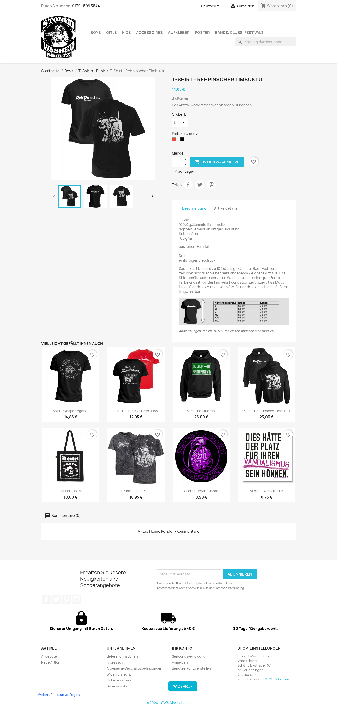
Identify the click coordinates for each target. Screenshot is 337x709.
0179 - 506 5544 (86, 5)
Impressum (115, 662)
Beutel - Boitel (71, 491)
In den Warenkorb (217, 162)
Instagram (76, 599)
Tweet (199, 184)
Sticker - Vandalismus (266, 491)
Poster (202, 32)
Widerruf (183, 686)
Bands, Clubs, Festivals (239, 32)
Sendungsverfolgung (188, 656)
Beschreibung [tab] (194, 208)
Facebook (46, 599)
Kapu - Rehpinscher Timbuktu (266, 411)
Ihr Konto (182, 648)
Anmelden (180, 662)
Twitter (56, 599)
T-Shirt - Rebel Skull (136, 491)
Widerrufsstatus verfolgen (59, 694)
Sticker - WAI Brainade (201, 491)
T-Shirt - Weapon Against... (70, 411)
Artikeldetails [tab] (225, 208)
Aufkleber (179, 32)
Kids (126, 32)
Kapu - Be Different (201, 411)
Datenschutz (117, 686)
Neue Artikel (50, 662)
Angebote (49, 656)
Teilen (188, 184)
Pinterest (211, 184)
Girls (111, 32)
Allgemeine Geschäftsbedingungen (134, 668)
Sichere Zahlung (119, 680)
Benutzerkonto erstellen (191, 668)
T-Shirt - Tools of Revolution (136, 411)
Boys (96, 32)
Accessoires (149, 32)
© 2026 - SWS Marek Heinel (168, 703)
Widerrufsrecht (119, 674)
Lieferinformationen (122, 656)
